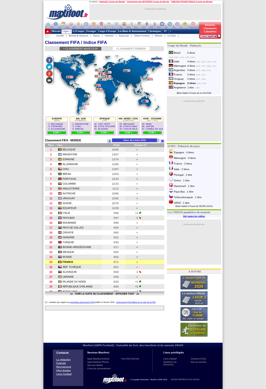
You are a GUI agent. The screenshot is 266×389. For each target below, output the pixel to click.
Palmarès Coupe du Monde (112, 2)
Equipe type (124, 36)
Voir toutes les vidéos (194, 216)
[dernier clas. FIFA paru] (162, 141)
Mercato (56, 31)
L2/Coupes (78, 31)
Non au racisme (198, 362)
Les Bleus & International (132, 31)
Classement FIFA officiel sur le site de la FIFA (136, 302)
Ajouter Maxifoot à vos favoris (185, 379)
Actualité (60, 36)
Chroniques (154, 31)
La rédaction (63, 359)
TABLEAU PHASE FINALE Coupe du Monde (191, 2)
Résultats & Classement (78, 36)
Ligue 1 (67, 31)
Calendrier (109, 36)
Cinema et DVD (198, 359)
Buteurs (96, 36)
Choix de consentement (99, 368)
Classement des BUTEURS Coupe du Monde (148, 2)
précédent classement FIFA (82, 302)
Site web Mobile (95, 365)
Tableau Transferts (142, 36)
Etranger (91, 31)
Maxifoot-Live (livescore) (170, 363)
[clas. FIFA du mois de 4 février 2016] (109, 141)
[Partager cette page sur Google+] (49, 74)
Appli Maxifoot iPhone (98, 362)
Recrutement (63, 366)
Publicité (61, 363)
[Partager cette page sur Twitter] (49, 67)
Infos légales (63, 370)
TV (165, 31)
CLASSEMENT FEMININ (131, 48)
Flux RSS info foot (130, 359)
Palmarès (158, 36)
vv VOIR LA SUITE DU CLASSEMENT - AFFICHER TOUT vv (104, 293)
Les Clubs (172, 36)
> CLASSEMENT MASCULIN (80, 48)
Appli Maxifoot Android (98, 359)
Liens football (63, 374)
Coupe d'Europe (107, 31)
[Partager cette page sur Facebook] (49, 60)
